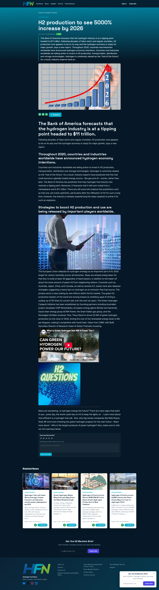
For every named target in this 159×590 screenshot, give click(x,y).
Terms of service (89, 575)
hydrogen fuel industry (97, 182)
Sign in (124, 4)
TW (43, 114)
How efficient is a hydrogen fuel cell (55, 418)
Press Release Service (91, 569)
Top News (39, 4)
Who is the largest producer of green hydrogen (73, 425)
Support (112, 567)
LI (46, 114)
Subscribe (132, 4)
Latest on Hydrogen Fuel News (47, 12)
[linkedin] (36, 583)
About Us (61, 564)
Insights (53, 4)
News (47, 4)
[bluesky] (24, 583)
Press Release (70, 4)
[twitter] (28, 583)
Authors (60, 567)
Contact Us (61, 570)
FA (39, 114)
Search (60, 4)
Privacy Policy (88, 572)
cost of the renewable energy (94, 319)
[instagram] (32, 583)
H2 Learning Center (51, 429)
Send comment (46, 454)
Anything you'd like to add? (52, 441)
